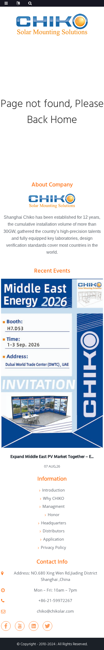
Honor (53, 514)
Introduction (53, 490)
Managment (53, 506)
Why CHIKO (53, 498)
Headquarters (53, 522)
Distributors (54, 530)
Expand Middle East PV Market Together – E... (52, 456)
